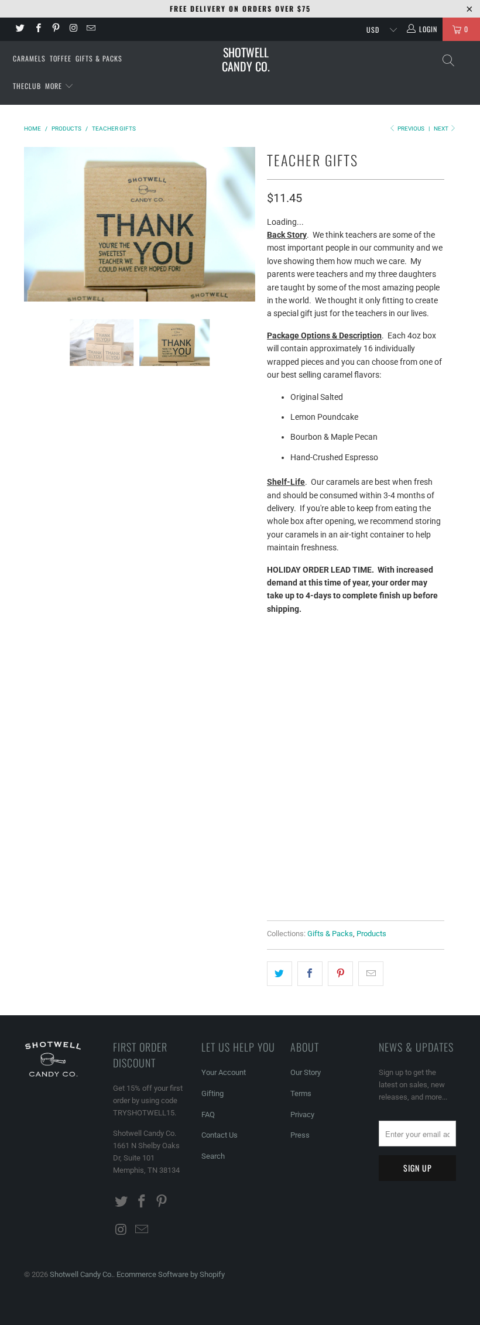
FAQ (208, 1114)
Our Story (305, 1072)
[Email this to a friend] (370, 973)
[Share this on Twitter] (279, 973)
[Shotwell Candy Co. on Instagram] (73, 29)
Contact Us (219, 1135)
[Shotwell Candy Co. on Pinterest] (55, 29)
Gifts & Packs (99, 58)
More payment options (398, 884)
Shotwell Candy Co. (246, 59)
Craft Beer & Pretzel (314, 711)
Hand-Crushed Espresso (321, 741)
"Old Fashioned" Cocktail (322, 770)
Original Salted (305, 653)
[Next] (243, 224)
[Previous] (36, 224)
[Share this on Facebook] (310, 973)
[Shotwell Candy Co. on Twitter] (20, 29)
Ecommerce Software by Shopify (170, 1274)
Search (213, 1156)
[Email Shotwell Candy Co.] (90, 29)
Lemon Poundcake (390, 653)
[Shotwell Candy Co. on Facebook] (37, 29)
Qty (274, 801)
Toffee (60, 58)
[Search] (448, 60)
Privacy (302, 1114)
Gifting (212, 1093)
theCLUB (27, 86)
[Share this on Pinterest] (340, 973)
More (54, 86)
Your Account (223, 1072)
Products (371, 933)
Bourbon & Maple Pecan (320, 682)
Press (300, 1135)
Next (442, 128)
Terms (300, 1093)
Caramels (29, 58)
